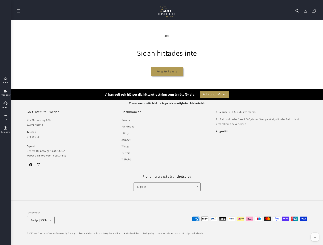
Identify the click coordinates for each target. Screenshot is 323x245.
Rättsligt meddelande (192, 233)
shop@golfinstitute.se (52, 155)
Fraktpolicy (148, 233)
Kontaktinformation (168, 233)
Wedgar (126, 146)
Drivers (125, 120)
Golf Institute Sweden (45, 233)
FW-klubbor (128, 126)
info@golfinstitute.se (52, 151)
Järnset (126, 139)
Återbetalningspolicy (89, 233)
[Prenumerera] (196, 186)
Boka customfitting (214, 94)
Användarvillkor (132, 233)
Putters (125, 153)
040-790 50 (33, 137)
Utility (125, 133)
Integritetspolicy (111, 233)
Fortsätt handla (167, 71)
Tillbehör (127, 159)
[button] (19, 11)
